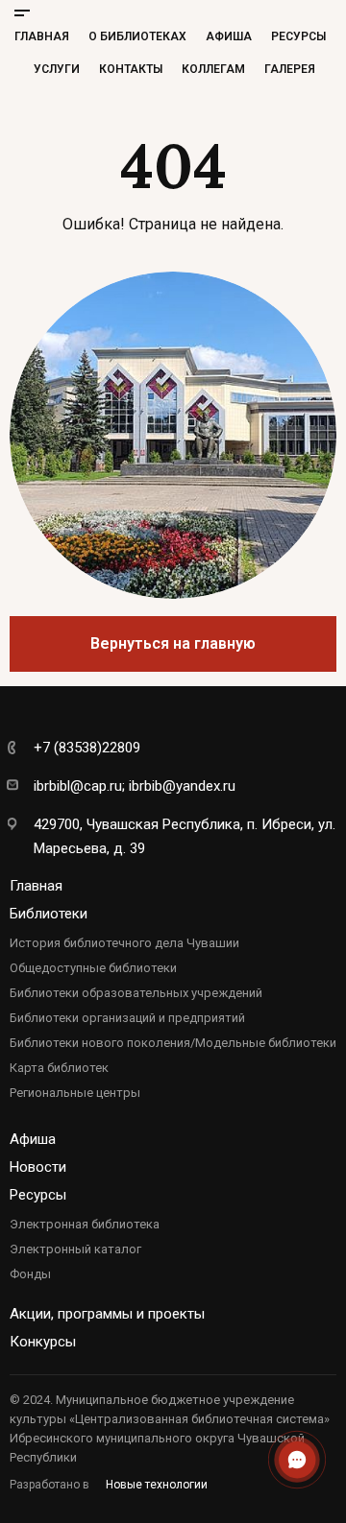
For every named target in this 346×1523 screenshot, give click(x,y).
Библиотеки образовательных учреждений (136, 993)
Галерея (289, 69)
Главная (41, 36)
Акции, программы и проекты (107, 1313)
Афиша (229, 36)
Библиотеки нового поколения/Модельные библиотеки (173, 1042)
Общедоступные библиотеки (93, 968)
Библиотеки (48, 913)
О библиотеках (137, 36)
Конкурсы (43, 1341)
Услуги (57, 69)
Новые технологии (157, 1484)
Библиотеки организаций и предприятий (127, 1018)
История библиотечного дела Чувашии (124, 943)
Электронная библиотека (85, 1224)
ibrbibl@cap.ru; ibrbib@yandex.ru (134, 786)
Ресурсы (298, 36)
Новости (38, 1167)
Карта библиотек (59, 1067)
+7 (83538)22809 (87, 747)
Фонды (30, 1274)
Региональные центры (75, 1092)
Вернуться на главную (173, 643)
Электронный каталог (75, 1249)
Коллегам (213, 69)
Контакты (130, 69)
